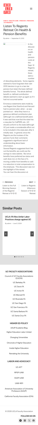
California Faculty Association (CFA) (19, 396)
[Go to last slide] (6, 233)
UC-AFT (19, 367)
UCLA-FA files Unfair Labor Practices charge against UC (18, 218)
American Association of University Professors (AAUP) (19, 389)
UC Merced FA (19, 295)
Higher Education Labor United (19, 332)
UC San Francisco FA (19, 307)
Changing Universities (19, 337)
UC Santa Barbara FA (19, 311)
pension (23, 21)
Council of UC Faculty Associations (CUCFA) (19, 277)
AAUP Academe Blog (19, 328)
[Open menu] (32, 9)
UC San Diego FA (19, 303)
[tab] (14, 256)
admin (7, 38)
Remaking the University (19, 353)
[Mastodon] (20, 420)
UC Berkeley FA (19, 282)
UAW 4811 (19, 383)
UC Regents (8, 22)
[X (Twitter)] (29, 420)
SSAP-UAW (19, 378)
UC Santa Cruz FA (19, 315)
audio (5, 21)
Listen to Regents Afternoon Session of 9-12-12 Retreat (28, 188)
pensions (30, 21)
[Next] (32, 233)
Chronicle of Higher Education (19, 343)
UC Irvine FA (19, 291)
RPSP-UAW (19, 372)
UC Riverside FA (19, 299)
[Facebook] (33, 420)
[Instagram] (25, 420)
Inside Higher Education (19, 348)
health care (13, 21)
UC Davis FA (19, 286)
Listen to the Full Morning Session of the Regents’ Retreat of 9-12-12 (10, 188)
